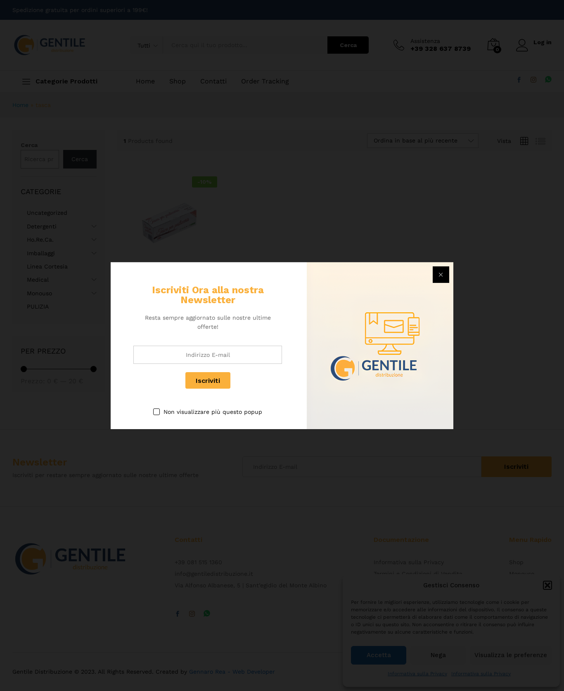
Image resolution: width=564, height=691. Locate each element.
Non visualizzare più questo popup (213, 411)
